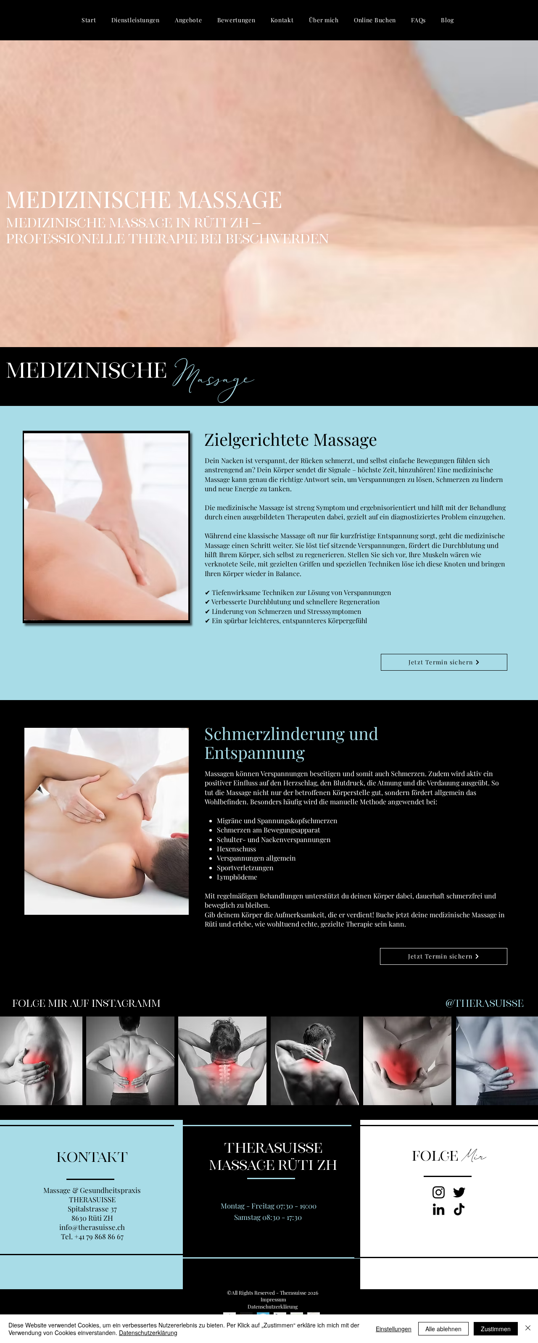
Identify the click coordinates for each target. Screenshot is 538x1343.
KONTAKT (92, 1157)
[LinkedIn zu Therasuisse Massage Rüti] (438, 1209)
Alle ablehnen (443, 1329)
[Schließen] (528, 1328)
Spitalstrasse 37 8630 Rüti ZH (92, 1213)
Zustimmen (496, 1329)
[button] (135, 20)
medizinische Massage (250, 507)
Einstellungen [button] (393, 1329)
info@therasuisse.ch (92, 1227)
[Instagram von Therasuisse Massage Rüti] (438, 1192)
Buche (386, 914)
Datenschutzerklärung (148, 1332)
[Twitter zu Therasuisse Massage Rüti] (459, 1192)
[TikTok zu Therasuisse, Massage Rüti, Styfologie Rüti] (459, 1209)
